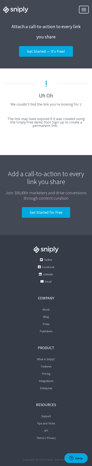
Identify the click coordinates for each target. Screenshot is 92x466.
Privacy (51, 438)
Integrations (46, 381)
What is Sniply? (46, 359)
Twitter (48, 260)
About (46, 309)
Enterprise (46, 388)
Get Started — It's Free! (46, 51)
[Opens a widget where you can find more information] (76, 458)
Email (48, 281)
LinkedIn (48, 274)
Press (46, 324)
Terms (40, 438)
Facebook (48, 267)
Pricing (46, 374)
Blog (46, 317)
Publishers (46, 331)
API (46, 431)
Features (46, 366)
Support (46, 416)
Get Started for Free (46, 212)
